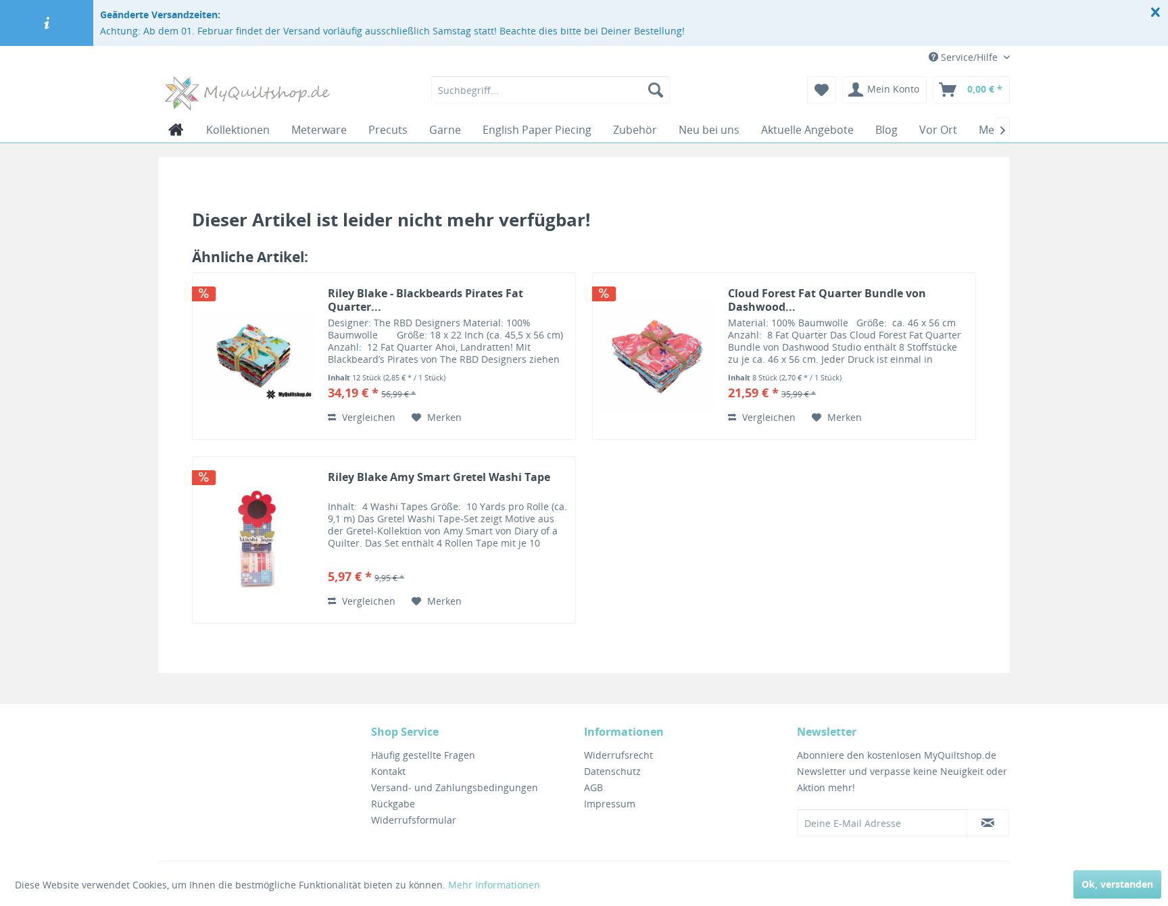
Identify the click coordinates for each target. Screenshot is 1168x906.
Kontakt (388, 771)
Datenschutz (612, 771)
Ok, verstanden (1117, 884)
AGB (593, 787)
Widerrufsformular (413, 819)
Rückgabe (393, 803)
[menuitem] (550, 89)
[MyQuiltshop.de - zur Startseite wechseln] (247, 93)
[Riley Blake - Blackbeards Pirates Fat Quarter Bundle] (256, 356)
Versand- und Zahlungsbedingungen (454, 787)
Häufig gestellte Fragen (423, 755)
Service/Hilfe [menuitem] (969, 57)
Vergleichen (367, 417)
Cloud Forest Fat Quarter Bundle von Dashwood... (827, 299)
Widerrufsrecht (618, 755)
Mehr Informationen (494, 884)
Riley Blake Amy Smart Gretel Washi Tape (439, 477)
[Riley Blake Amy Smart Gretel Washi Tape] (256, 539)
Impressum (609, 803)
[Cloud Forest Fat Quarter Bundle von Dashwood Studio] (657, 356)
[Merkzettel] (821, 89)
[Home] (176, 130)
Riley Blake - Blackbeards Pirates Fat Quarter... (425, 299)
